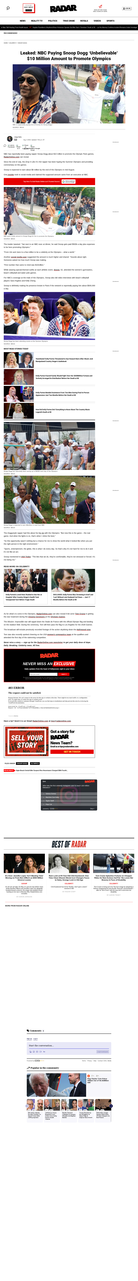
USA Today (26, 557)
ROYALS (84, 21)
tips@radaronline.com (61, 721)
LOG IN (127, 8)
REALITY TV (37, 21)
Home (6, 43)
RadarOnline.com (40, 721)
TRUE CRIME (69, 21)
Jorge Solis (18, 137)
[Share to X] (18, 145)
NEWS (23, 21)
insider (10, 175)
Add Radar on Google (33, 148)
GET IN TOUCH (72, 751)
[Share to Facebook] (11, 145)
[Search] (8, 9)
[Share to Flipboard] (25, 145)
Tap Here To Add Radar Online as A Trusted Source (41, 181)
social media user (19, 257)
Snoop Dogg (22, 43)
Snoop (57, 270)
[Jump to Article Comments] (5, 145)
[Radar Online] (64, 8)
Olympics (35, 763)
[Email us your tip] (29, 12)
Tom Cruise (80, 614)
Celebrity (12, 43)
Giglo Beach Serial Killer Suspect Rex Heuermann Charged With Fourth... (42, 770)
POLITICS (52, 21)
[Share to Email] (33, 145)
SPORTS (110, 21)
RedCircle (16, 715)
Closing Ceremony (36, 617)
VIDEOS (97, 21)
